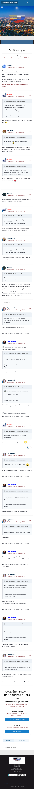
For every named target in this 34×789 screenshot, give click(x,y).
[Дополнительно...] (30, 66)
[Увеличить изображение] (14, 347)
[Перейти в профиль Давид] (4, 66)
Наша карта (17, 768)
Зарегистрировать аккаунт (17, 719)
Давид (19, 56)
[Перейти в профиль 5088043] (4, 131)
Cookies (28, 783)
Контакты (17, 771)
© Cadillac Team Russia (17, 787)
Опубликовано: (15, 67)
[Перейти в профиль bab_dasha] (4, 239)
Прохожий (20, 353)
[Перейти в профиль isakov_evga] (4, 342)
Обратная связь (19, 783)
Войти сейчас (17, 731)
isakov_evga (20, 526)
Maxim (19, 137)
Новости (17, 765)
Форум (17, 767)
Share (8, 740)
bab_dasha (20, 274)
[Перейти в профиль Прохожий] (4, 309)
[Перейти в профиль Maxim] (4, 95)
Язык (5, 783)
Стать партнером (17, 770)
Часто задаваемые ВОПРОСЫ (22, 58)
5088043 (19, 166)
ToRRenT (19, 216)
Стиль (11, 783)
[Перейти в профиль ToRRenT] (4, 194)
